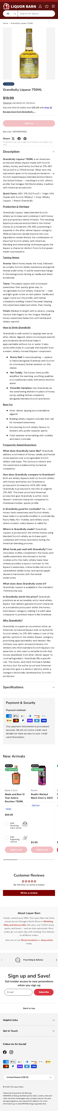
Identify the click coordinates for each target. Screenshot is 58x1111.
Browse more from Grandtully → (19, 111)
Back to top (29, 1008)
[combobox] (29, 13)
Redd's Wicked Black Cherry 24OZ (42, 796)
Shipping (7, 103)
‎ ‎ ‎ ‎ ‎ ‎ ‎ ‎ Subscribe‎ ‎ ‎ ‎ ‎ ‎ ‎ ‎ (43, 992)
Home (5, 23)
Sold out (29, 123)
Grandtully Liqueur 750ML (22, 23)
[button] (46, 6)
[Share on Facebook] (19, 139)
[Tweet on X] (13, 139)
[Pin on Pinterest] (25, 139)
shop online (47, 940)
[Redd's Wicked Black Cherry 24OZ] (42, 775)
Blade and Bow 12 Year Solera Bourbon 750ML (15, 798)
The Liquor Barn (16, 1087)
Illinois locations (29, 940)
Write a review (29, 892)
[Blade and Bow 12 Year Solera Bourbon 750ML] (16, 775)
